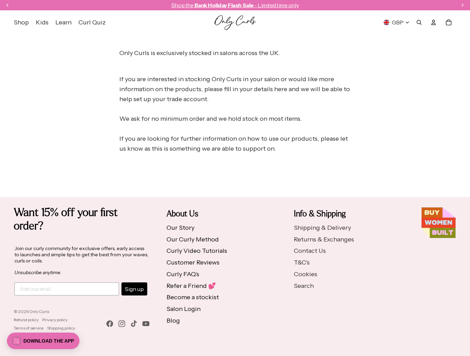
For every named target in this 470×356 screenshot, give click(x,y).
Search (304, 286)
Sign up (134, 288)
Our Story (180, 227)
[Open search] (419, 22)
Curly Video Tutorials (197, 251)
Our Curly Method (193, 239)
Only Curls (39, 311)
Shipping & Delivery (322, 227)
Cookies (305, 274)
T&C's (302, 262)
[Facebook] (110, 324)
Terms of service (28, 328)
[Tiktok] (134, 324)
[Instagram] (122, 324)
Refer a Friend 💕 (191, 286)
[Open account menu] (433, 22)
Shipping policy (61, 328)
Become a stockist (193, 297)
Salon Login (184, 309)
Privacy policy (54, 319)
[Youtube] (146, 324)
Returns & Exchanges (324, 239)
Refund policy (26, 319)
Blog (173, 320)
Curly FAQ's (183, 274)
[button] (43, 341)
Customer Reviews (193, 262)
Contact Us (310, 251)
